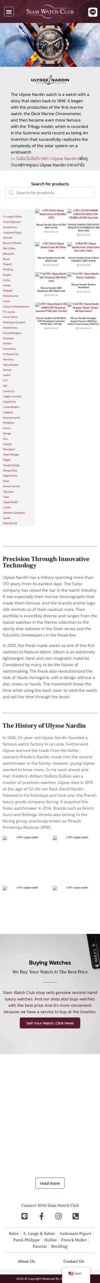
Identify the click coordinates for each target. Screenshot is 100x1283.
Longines (8, 412)
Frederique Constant (14, 322)
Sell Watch (51, 1157)
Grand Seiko (9, 349)
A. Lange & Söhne (12, 217)
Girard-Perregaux (12, 333)
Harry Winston (10, 365)
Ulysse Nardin (10, 502)
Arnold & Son (10, 227)
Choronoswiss (10, 296)
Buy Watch (72, 1157)
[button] (9, 12)
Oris (5, 439)
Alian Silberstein (12, 222)
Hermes (7, 370)
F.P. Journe (9, 312)
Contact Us (73, 1261)
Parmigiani (9, 449)
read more (50, 1183)
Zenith (6, 518)
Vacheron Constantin (14, 513)
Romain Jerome (11, 486)
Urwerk (7, 507)
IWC (5, 386)
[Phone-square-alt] (76, 1216)
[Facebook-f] (41, 1216)
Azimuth (7, 238)
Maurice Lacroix (11, 418)
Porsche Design (11, 465)
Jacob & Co (9, 391)
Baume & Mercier (12, 243)
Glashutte (8, 338)
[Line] (24, 1216)
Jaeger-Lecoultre (12, 396)
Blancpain (8, 254)
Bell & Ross (9, 248)
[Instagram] (58, 1216)
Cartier (6, 280)
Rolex (6, 481)
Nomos (7, 428)
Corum (6, 301)
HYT (5, 381)
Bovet (6, 259)
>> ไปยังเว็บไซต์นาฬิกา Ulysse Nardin (44, 158)
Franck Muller (10, 317)
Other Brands (10, 523)
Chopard (7, 291)
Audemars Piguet (12, 233)
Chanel (7, 285)
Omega (7, 433)
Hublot (6, 375)
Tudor (6, 497)
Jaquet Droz (9, 402)
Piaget (6, 460)
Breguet (7, 264)
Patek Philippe (11, 455)
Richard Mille (10, 471)
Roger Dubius (10, 476)
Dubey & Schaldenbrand (16, 307)
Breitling (8, 269)
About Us (26, 1261)
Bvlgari (7, 275)
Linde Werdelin (11, 407)
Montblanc (8, 423)
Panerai (7, 444)
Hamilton (8, 359)
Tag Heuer (8, 492)
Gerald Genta (10, 328)
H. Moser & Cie (10, 354)
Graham (7, 343)
